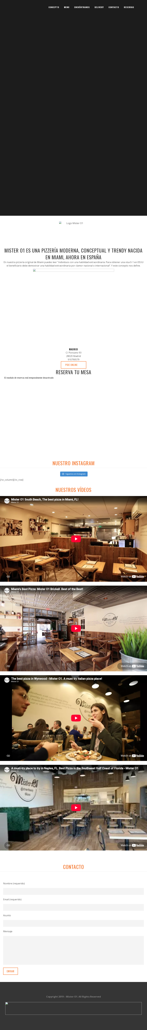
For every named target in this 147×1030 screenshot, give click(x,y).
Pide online (71, 365)
